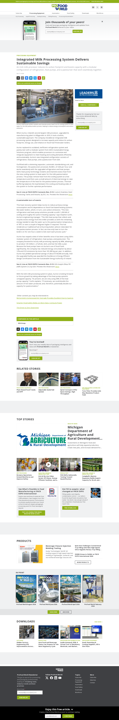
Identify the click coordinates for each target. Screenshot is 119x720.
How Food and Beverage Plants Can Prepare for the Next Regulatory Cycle (48, 644)
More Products (83, 562)
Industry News (72, 423)
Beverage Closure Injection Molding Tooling (58, 547)
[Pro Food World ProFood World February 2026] (93, 589)
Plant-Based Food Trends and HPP (26, 391)
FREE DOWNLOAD (70, 508)
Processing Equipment (26, 55)
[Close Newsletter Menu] (102, 21)
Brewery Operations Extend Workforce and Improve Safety (25, 477)
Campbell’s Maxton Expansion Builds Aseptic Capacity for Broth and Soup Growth (91, 478)
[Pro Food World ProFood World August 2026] (26, 589)
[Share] (26, 78)
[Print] (18, 78)
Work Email (33, 350)
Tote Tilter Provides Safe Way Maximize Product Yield (91, 393)
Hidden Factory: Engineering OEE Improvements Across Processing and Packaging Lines (26, 644)
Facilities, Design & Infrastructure (44, 473)
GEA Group (21, 323)
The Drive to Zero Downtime (28, 308)
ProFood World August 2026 (26, 604)
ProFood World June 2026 (48, 604)
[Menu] (101, 7)
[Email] (22, 78)
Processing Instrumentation (70, 640)
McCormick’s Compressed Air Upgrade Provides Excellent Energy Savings (45, 298)
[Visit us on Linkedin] (55, 678)
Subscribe (53, 612)
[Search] (97, 7)
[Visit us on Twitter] (47, 678)
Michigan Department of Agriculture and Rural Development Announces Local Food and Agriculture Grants (85, 432)
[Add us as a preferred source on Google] (43, 78)
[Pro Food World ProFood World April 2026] (70, 589)
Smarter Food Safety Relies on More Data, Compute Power (39, 303)
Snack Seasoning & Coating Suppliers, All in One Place (91, 644)
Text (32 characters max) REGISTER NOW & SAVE (32, 513)
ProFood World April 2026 (70, 604)
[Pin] (39, 78)
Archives (66, 612)
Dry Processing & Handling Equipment (91, 388)
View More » (98, 622)
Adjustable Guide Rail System (46, 391)
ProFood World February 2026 (93, 605)
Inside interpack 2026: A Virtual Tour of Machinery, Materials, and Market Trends (70, 644)
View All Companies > (89, 105)
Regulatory (64, 473)
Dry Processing (43, 388)
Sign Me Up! (77, 31)
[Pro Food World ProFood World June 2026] (48, 589)
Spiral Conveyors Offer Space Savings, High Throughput (68, 392)
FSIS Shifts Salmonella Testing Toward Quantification (68, 477)
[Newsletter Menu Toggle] (93, 7)
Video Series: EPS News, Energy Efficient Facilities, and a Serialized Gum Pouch (47, 478)
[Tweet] (35, 78)
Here (70, 194)
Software (20, 640)
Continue (68, 716)
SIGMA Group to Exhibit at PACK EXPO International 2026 (87, 555)
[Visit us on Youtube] (59, 678)
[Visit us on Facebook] (51, 678)
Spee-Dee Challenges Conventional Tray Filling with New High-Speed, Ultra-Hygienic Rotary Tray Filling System (88, 548)
